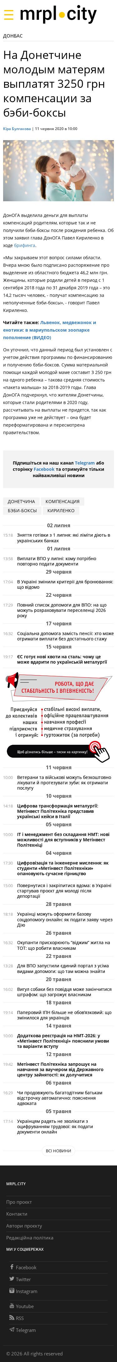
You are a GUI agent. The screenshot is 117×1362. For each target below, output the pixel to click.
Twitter (23, 1279)
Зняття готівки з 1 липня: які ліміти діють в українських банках (63, 537)
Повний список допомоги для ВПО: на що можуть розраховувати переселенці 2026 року (61, 610)
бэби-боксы (22, 510)
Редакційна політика (29, 1237)
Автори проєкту (24, 1226)
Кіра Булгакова (17, 128)
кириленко (61, 510)
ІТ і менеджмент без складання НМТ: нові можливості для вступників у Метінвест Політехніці (63, 840)
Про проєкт (19, 1202)
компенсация (63, 501)
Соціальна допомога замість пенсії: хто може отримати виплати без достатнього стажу (65, 636)
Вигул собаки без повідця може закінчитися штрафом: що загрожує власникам (64, 991)
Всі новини (58, 1151)
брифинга (24, 245)
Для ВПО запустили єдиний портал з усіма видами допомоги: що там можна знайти (63, 968)
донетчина (21, 501)
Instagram (26, 1291)
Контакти (16, 1214)
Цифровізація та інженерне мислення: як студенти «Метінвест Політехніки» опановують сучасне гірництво (63, 868)
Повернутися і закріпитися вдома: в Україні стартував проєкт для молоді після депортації (64, 891)
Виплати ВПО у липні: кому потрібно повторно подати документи (56, 561)
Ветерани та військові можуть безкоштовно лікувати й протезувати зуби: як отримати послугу (64, 783)
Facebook (44, 469)
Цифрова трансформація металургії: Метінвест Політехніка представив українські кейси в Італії (57, 811)
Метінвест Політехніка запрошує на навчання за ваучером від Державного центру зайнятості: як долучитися (60, 1069)
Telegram (85, 463)
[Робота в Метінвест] (58, 717)
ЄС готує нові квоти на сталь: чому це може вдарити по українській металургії (62, 659)
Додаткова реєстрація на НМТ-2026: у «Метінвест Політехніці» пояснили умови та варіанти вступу (63, 1041)
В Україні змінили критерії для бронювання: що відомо (65, 584)
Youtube (25, 1306)
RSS (20, 1318)
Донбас (13, 36)
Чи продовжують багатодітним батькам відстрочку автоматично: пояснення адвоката (59, 1098)
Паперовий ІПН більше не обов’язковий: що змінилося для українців (64, 1015)
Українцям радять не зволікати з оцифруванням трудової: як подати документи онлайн (55, 1126)
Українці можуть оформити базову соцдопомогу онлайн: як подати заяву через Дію (65, 919)
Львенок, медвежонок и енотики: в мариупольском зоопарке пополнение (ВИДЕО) (49, 329)
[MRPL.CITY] (58, 14)
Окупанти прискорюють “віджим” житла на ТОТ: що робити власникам (63, 945)
